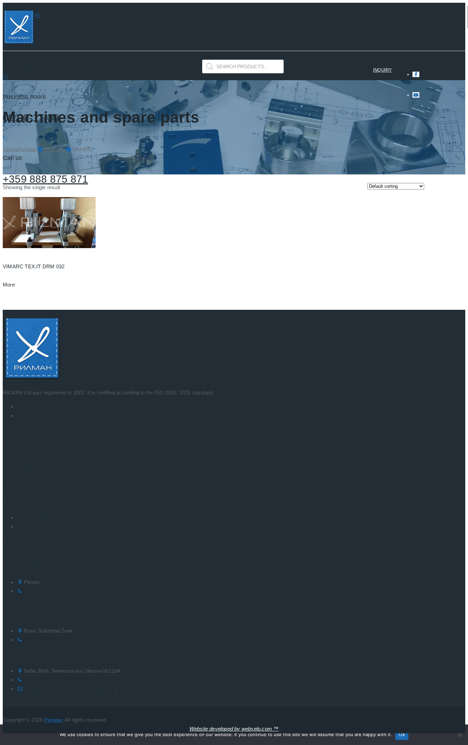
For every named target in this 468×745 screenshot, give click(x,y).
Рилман (53, 720)
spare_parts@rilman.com (147, 689)
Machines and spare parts (84, 70)
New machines (33, 518)
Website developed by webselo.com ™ (234, 729)
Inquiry (13, 486)
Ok (402, 734)
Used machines (34, 526)
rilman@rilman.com (48, 56)
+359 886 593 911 (44, 640)
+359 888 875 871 (45, 179)
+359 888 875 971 (44, 591)
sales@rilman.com (93, 689)
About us (144, 70)
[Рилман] (19, 29)
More (9, 285)
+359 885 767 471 (88, 680)
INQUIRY (382, 70)
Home (29, 70)
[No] (459, 734)
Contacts (182, 70)
